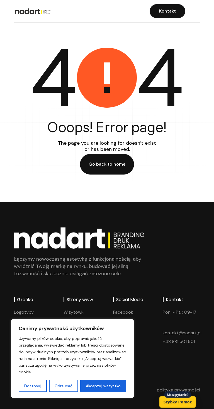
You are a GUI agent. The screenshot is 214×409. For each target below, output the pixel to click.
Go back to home (107, 164)
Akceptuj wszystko (103, 385)
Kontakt (167, 11)
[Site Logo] (32, 11)
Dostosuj (32, 385)
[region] (72, 358)
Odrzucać (63, 385)
